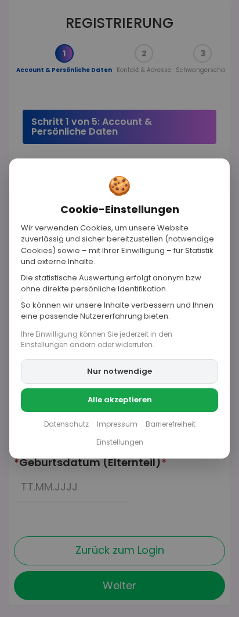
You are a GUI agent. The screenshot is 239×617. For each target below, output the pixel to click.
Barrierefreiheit (170, 424)
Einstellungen (119, 442)
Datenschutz (66, 424)
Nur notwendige (119, 371)
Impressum (117, 424)
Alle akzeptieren (120, 399)
